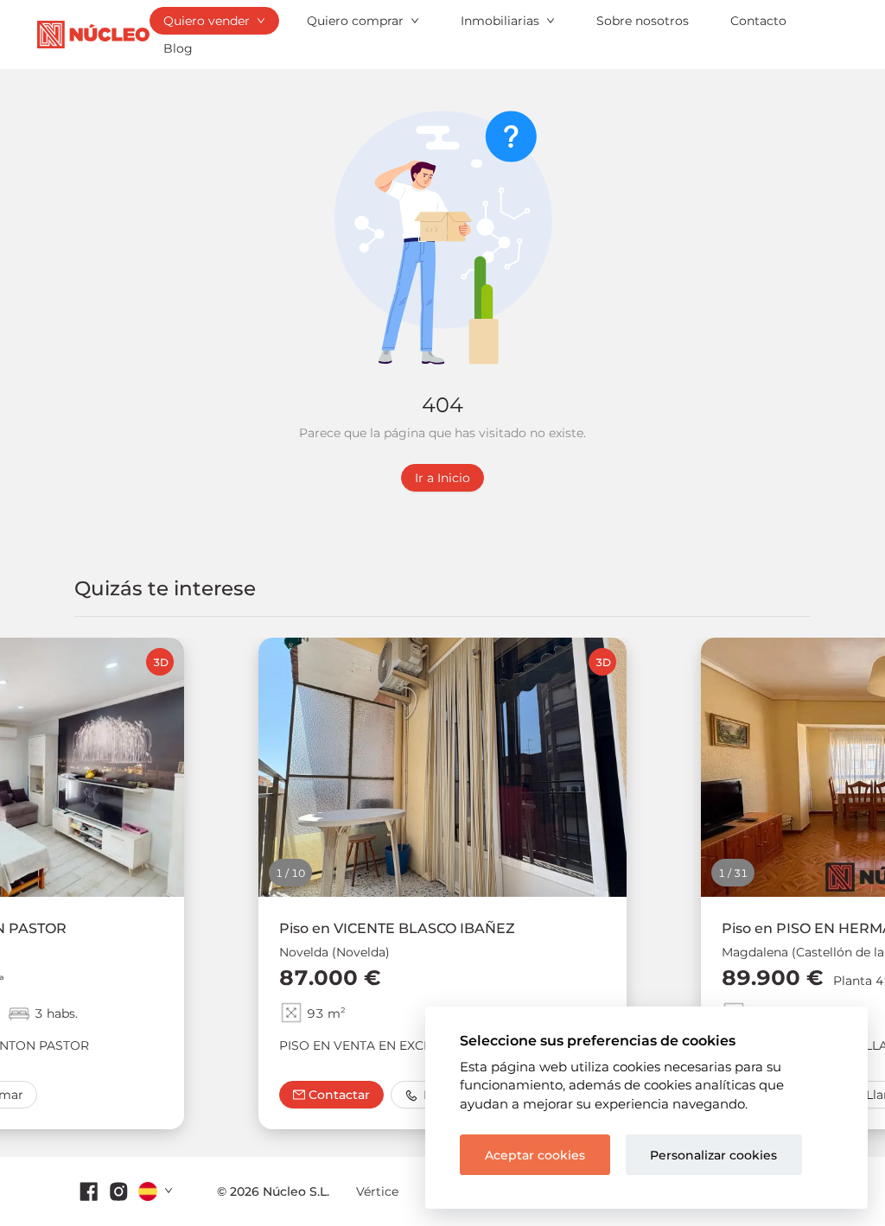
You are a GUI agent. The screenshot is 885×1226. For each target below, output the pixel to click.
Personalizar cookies (713, 1155)
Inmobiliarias (500, 21)
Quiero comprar (355, 21)
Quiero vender (206, 21)
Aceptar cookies (535, 1155)
